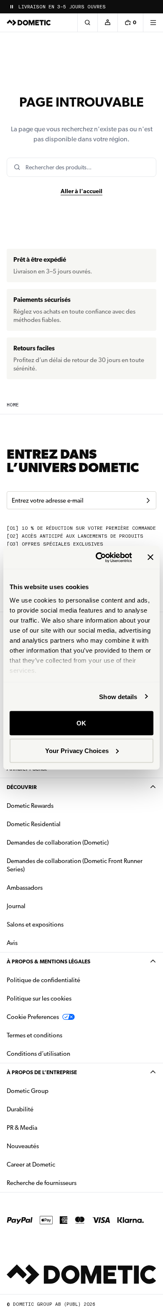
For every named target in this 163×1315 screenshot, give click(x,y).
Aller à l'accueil (81, 191)
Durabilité (20, 1109)
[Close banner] (150, 557)
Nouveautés (49, 1146)
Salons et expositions (35, 924)
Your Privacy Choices (77, 750)
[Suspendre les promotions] (12, 7)
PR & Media (48, 1127)
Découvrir (22, 787)
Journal (16, 906)
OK (81, 723)
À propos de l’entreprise (42, 1072)
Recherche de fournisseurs (41, 1183)
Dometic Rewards (30, 805)
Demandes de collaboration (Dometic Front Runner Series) (75, 865)
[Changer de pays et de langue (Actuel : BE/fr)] (153, 6)
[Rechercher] (87, 22)
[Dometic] (29, 23)
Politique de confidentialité (43, 980)
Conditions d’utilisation (38, 1053)
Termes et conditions (34, 1035)
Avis (12, 943)
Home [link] (13, 405)
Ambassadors (25, 887)
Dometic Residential (60, 824)
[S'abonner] (148, 500)
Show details (118, 696)
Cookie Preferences (33, 1017)
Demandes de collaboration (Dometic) (58, 842)
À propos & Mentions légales (48, 961)
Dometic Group (54, 1091)
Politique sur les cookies (39, 998)
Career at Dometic (57, 1164)
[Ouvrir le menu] (153, 22)
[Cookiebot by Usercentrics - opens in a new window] (99, 557)
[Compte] (107, 22)
